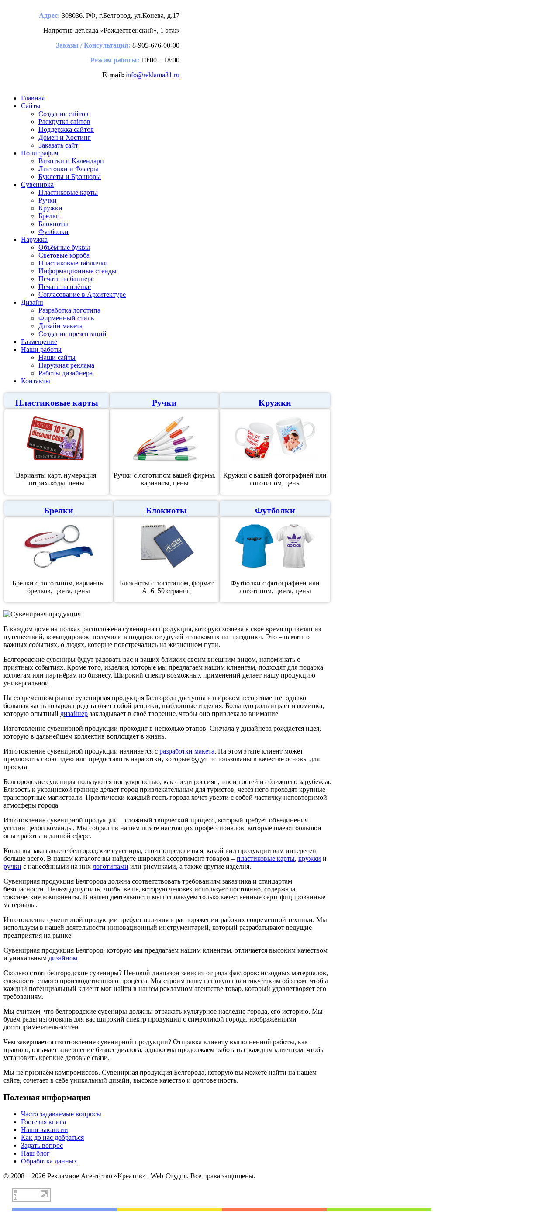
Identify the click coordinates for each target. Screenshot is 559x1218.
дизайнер (74, 713)
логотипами (110, 866)
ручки (12, 866)
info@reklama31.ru (152, 75)
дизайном (62, 958)
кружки (309, 858)
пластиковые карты (266, 858)
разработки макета (186, 751)
